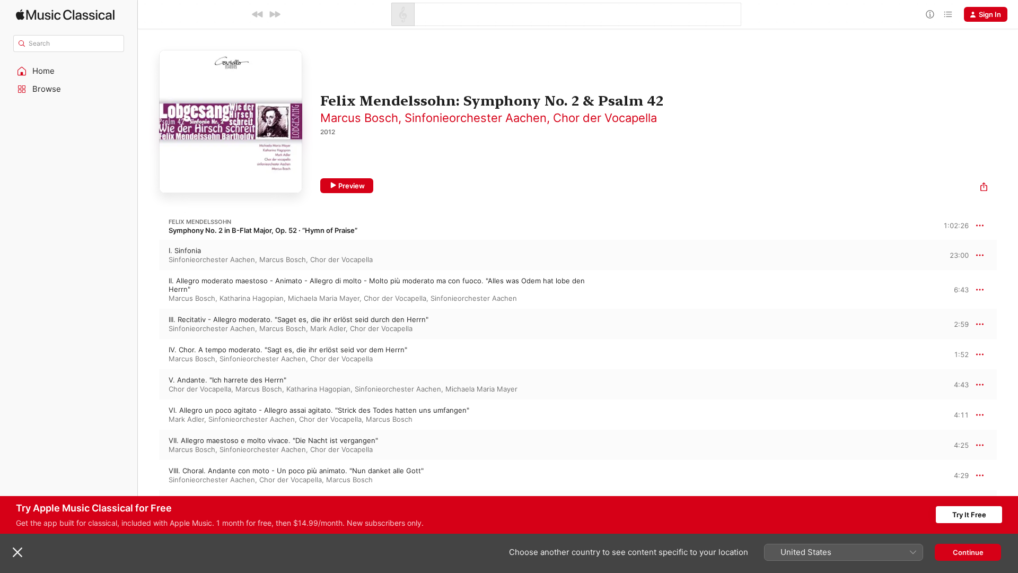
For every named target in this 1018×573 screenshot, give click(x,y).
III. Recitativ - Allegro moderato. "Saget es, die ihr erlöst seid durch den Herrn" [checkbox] (298, 319)
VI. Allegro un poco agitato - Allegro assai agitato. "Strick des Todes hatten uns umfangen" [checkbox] (319, 410)
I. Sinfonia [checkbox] (185, 250)
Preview (351, 185)
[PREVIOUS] (257, 14)
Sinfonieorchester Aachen (476, 118)
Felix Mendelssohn (200, 221)
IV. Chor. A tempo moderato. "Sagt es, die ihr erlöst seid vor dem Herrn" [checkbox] (288, 349)
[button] (69, 71)
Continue (968, 552)
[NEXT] (274, 14)
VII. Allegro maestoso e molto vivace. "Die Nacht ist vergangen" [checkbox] (273, 440)
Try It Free (969, 514)
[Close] (17, 552)
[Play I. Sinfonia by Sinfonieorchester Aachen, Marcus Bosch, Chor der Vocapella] (148, 255)
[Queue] (948, 14)
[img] (65, 14)
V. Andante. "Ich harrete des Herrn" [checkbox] (227, 380)
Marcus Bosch (359, 118)
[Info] (930, 14)
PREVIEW (957, 254)
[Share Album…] (983, 188)
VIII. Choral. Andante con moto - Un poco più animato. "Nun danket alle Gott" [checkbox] (296, 470)
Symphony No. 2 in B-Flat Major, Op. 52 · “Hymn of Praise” (263, 230)
